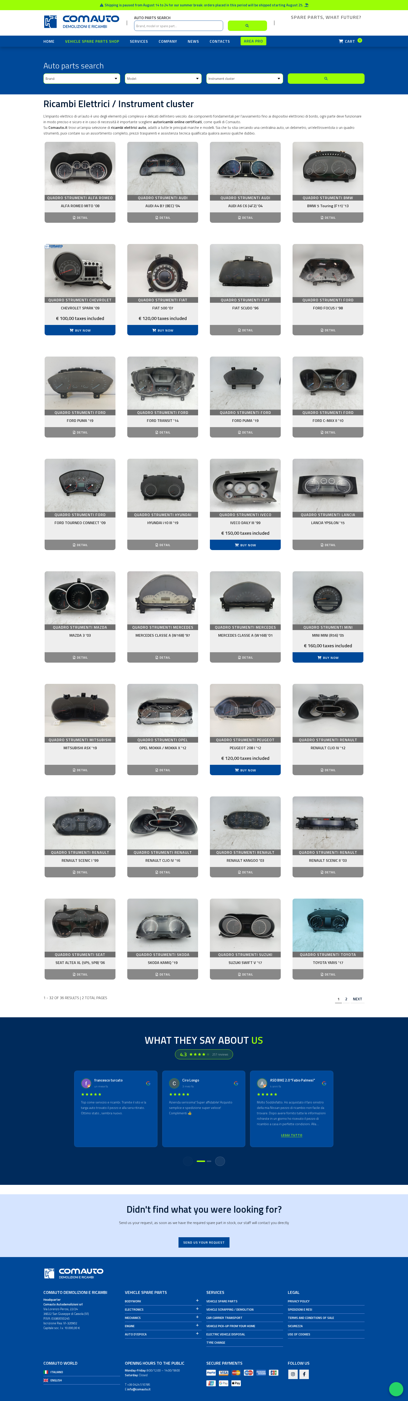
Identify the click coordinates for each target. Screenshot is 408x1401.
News (193, 41)
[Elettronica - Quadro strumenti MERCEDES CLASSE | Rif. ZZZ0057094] (245, 597)
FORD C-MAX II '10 (328, 420)
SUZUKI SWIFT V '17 (245, 962)
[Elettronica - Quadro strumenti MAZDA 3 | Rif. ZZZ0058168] (80, 597)
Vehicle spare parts (222, 1301)
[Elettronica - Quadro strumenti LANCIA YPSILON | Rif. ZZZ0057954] (328, 485)
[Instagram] (293, 1374)
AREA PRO (253, 41)
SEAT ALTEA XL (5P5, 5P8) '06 (80, 962)
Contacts (220, 41)
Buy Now (82, 330)
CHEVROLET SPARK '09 (80, 308)
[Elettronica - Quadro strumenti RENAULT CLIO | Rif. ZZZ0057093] (162, 823)
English (56, 1380)
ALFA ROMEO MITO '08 (80, 206)
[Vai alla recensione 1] (201, 1161)
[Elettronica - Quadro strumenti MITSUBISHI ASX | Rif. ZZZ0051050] (80, 710)
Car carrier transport (224, 1317)
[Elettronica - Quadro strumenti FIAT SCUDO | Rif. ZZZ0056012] (245, 270)
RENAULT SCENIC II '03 (328, 860)
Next (357, 999)
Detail (82, 217)
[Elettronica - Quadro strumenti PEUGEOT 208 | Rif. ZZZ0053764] (245, 710)
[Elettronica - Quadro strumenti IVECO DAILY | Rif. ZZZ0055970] (245, 485)
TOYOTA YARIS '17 (328, 962)
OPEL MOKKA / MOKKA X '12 (162, 748)
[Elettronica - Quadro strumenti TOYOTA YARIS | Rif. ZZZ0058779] (328, 925)
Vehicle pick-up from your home (230, 1326)
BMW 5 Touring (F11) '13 (328, 206)
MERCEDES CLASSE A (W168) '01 (245, 635)
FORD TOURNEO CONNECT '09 (80, 523)
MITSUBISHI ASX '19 (80, 748)
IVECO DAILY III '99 (245, 523)
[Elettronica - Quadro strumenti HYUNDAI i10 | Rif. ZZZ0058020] (162, 485)
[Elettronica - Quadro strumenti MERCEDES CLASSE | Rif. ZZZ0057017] (162, 597)
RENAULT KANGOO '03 (245, 860)
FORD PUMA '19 (80, 420)
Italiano (57, 1372)
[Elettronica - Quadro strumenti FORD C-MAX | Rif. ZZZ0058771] (328, 383)
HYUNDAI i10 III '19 (162, 523)
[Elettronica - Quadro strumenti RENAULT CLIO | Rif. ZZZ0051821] (328, 710)
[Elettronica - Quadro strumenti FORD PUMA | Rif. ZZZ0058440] (245, 383)
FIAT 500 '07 (162, 308)
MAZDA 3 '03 (80, 635)
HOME (49, 41)
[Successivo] (220, 1161)
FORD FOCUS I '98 (328, 308)
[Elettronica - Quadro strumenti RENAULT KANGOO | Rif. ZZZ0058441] (245, 823)
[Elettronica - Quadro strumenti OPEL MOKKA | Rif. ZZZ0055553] (162, 710)
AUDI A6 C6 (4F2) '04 (245, 206)
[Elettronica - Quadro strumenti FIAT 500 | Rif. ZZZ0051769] (162, 270)
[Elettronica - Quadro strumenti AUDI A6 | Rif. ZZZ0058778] (245, 168)
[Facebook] (304, 1374)
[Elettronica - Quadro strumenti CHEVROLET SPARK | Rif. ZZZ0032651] (80, 270)
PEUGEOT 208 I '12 (245, 748)
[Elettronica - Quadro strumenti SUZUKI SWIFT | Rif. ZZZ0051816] (245, 925)
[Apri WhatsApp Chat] (396, 1389)
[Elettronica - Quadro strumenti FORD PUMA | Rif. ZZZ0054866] (80, 383)
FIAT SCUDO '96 (245, 308)
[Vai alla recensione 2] (209, 1161)
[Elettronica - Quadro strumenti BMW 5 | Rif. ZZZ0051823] (328, 168)
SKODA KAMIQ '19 (163, 962)
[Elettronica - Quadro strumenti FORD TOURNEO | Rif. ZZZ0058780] (80, 485)
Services (139, 41)
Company (168, 41)
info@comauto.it (139, 1389)
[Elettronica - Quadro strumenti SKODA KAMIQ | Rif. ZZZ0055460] (162, 925)
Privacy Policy (299, 1301)
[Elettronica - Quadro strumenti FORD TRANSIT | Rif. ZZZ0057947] (162, 383)
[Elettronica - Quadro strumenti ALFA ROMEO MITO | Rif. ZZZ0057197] (80, 168)
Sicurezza (295, 1326)
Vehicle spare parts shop (92, 41)
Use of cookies (299, 1334)
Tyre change (215, 1342)
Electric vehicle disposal (225, 1334)
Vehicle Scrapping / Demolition (230, 1309)
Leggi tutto (291, 1135)
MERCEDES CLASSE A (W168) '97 (163, 635)
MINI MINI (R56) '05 (328, 635)
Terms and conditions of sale (311, 1317)
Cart (352, 41)
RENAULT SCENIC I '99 (80, 860)
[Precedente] (188, 1161)
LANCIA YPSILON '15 (328, 523)
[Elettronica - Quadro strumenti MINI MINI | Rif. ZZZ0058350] (328, 597)
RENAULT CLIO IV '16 (162, 860)
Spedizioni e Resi (300, 1309)
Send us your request (204, 1242)
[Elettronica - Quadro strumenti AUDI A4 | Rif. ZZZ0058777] (162, 168)
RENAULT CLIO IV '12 (328, 748)
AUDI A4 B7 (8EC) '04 (162, 206)
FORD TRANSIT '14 (162, 420)
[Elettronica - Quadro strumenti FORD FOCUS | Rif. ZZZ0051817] (328, 270)
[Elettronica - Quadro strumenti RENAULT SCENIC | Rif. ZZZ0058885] (328, 823)
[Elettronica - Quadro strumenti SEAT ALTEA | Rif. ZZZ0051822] (80, 925)
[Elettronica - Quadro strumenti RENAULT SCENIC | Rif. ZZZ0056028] (80, 823)
